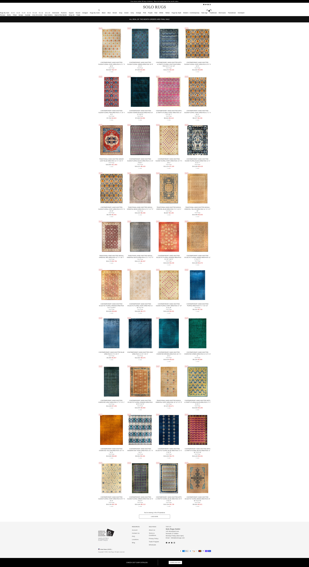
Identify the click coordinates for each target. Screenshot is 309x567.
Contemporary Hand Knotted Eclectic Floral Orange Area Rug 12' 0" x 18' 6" (111, 305)
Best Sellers (48, 15)
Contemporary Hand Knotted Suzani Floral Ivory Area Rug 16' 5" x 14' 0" (197, 64)
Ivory (132, 13)
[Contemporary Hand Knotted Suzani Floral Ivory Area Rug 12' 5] (169, 140)
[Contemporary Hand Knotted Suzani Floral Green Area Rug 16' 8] (140, 43)
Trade (78, 15)
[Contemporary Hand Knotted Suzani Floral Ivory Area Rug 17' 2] (197, 92)
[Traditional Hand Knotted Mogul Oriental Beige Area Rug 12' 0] (140, 188)
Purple (150, 13)
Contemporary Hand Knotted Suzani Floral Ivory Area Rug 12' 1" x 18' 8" (111, 64)
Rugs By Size (4, 13)
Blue (109, 13)
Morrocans (222, 13)
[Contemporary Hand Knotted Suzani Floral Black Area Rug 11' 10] (140, 140)
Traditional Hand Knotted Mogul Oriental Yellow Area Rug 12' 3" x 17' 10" (197, 209)
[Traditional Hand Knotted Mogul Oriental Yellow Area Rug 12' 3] (197, 188)
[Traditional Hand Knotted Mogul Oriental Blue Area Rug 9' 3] (169, 188)
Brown (115, 13)
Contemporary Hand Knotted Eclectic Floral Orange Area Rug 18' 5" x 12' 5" (140, 402)
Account (134, 530)
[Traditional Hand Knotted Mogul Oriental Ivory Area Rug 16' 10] (169, 381)
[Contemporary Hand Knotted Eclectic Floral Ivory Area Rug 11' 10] (140, 285)
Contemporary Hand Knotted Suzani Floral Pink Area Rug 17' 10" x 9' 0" (111, 112)
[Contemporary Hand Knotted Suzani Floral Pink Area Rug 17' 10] (111, 92)
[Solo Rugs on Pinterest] (208, 4)
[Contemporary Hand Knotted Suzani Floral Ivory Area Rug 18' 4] (111, 478)
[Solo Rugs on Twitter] (206, 4)
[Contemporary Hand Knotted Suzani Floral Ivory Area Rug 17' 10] (169, 285)
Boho (9, 15)
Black (104, 13)
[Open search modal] (99, 10)
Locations (135, 539)
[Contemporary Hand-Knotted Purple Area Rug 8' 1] (197, 285)
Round (78, 13)
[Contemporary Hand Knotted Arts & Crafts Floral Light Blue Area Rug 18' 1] (169, 43)
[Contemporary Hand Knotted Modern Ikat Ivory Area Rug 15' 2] (140, 430)
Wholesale (152, 545)
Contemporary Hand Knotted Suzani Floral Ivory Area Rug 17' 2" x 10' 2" (197, 112)
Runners (64, 13)
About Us (152, 530)
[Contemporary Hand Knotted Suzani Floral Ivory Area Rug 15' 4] (111, 188)
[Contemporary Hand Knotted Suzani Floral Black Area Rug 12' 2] (197, 140)
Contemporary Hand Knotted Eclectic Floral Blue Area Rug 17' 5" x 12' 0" (169, 450)
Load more (154, 516)
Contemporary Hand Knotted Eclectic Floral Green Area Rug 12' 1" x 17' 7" (197, 257)
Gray (120, 13)
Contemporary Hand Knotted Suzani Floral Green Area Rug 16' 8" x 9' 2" (140, 64)
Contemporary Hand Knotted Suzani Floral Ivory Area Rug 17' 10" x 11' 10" (169, 305)
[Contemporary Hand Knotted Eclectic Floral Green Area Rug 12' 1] (197, 236)
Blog (133, 542)
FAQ (133, 536)
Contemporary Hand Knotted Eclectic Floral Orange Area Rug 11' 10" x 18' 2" (168, 257)
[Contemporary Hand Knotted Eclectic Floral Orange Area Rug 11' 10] (169, 236)
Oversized (55, 13)
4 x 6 (18, 13)
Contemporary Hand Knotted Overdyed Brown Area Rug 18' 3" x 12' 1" (169, 354)
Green (126, 13)
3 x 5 (12, 13)
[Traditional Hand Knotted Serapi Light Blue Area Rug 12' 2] (111, 140)
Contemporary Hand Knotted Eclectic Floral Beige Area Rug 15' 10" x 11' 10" (197, 498)
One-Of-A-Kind (37, 15)
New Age (204, 13)
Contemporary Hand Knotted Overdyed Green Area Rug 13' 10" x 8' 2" (197, 354)
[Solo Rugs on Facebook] (204, 4)
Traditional (213, 13)
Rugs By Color (95, 13)
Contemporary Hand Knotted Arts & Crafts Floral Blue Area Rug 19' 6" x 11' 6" (169, 498)
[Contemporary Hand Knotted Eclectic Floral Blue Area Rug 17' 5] (169, 430)
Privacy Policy (153, 538)
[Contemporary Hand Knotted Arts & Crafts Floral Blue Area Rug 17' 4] (197, 381)
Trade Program (154, 541)
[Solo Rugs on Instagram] (210, 4)
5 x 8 (23, 13)
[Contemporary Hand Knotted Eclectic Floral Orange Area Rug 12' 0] (111, 285)
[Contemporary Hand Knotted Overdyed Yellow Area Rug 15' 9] (111, 430)
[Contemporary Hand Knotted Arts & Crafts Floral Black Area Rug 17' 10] (197, 430)
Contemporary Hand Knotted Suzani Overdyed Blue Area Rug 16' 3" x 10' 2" (140, 112)
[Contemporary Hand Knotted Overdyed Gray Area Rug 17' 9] (111, 381)
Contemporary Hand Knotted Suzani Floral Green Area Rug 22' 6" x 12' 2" (140, 498)
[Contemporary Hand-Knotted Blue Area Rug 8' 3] (111, 333)
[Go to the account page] (206, 10)
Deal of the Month (61, 15)
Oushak (27, 15)
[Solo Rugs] (154, 7)
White (161, 13)
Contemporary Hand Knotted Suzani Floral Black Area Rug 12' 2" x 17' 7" (197, 160)
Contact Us (136, 533)
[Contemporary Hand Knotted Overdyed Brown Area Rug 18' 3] (169, 333)
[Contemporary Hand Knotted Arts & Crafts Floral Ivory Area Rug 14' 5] (169, 92)
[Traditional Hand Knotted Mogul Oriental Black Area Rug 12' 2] (140, 236)
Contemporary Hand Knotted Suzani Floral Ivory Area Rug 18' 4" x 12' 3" (111, 498)
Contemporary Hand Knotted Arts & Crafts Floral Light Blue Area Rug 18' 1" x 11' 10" (169, 64)
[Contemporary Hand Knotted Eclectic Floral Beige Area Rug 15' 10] (197, 478)
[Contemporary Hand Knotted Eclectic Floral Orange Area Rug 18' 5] (140, 381)
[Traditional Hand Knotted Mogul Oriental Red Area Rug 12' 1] (111, 236)
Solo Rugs (111, 552)
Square (71, 13)
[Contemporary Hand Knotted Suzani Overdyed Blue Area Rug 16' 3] (140, 92)
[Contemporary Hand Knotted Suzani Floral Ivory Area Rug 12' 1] (111, 43)
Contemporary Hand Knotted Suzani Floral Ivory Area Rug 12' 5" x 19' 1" (169, 160)
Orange (138, 13)
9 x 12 (41, 13)
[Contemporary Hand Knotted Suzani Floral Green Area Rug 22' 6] (140, 478)
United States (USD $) (105, 549)
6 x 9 (29, 13)
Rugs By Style (176, 13)
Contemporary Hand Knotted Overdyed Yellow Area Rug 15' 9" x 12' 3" (111, 450)
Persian (2, 15)
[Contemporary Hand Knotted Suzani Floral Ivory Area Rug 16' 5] (197, 43)
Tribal (15, 15)
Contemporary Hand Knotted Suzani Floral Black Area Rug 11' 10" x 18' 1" (140, 160)
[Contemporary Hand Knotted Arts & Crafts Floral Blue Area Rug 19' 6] (169, 478)
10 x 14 (47, 13)
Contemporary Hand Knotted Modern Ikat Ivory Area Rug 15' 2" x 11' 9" (140, 450)
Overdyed (241, 13)
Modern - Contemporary (191, 13)
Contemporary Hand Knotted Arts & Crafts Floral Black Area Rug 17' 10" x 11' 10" (197, 450)
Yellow (167, 13)
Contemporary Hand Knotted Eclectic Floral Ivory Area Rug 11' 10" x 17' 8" (140, 305)
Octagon (85, 13)
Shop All (71, 15)
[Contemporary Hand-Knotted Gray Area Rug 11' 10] (140, 333)
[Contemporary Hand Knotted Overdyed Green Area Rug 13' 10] (197, 333)
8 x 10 (35, 13)
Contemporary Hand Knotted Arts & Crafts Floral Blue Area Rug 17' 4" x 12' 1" (197, 402)
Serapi (21, 15)
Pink (144, 13)
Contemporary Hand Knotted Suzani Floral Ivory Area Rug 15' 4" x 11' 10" (111, 209)
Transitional (232, 13)
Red (155, 13)
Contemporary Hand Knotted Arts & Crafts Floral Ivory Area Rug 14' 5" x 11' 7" (169, 112)
